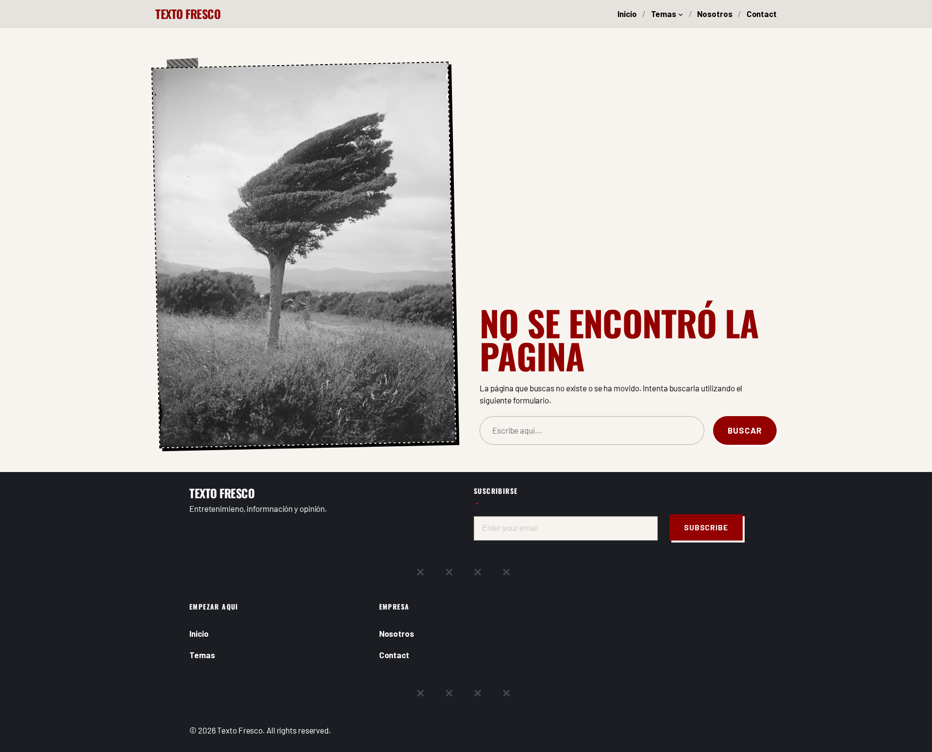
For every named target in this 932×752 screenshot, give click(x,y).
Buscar (745, 430)
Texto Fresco (187, 13)
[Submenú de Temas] (680, 14)
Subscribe (706, 527)
